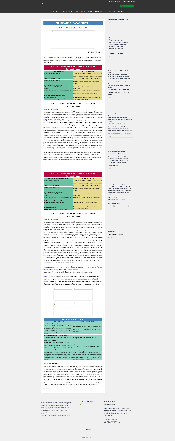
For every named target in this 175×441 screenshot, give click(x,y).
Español (118, 1)
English (112, 1)
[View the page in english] (109, 1)
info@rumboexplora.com (129, 1)
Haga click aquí (111, 231)
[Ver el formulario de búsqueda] (126, 11)
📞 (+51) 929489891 (126, 6)
